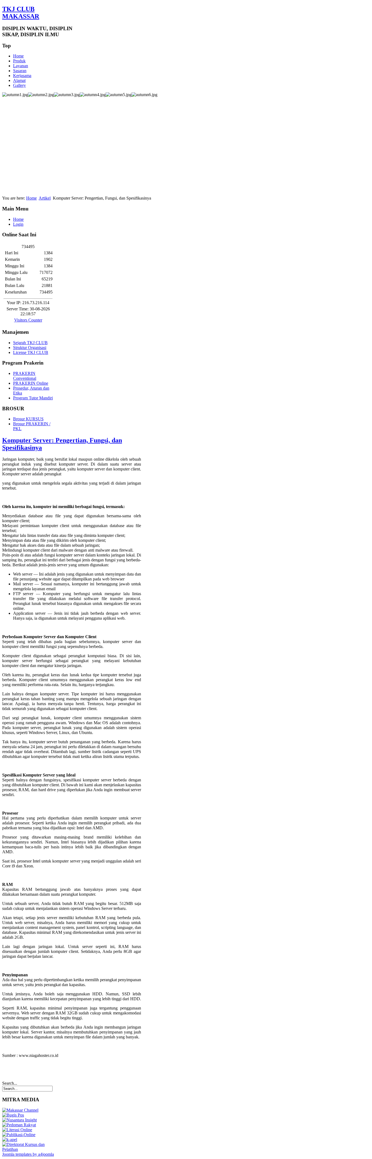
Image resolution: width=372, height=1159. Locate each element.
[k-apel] (9, 1139)
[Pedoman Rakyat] (19, 1125)
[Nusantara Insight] (19, 1120)
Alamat (19, 80)
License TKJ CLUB (30, 352)
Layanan (20, 65)
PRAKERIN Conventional (24, 376)
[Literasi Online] (17, 1129)
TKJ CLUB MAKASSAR (20, 12)
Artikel (45, 198)
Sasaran (19, 70)
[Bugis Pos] (13, 1115)
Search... (9, 1083)
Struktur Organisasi (29, 347)
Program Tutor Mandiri (33, 398)
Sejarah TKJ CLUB (30, 342)
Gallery (19, 85)
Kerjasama (22, 75)
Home (18, 56)
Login (18, 224)
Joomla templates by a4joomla (28, 1154)
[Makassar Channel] (20, 1110)
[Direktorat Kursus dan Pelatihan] (28, 1149)
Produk (19, 61)
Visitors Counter (28, 320)
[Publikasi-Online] (18, 1134)
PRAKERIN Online (30, 383)
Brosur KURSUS (28, 419)
